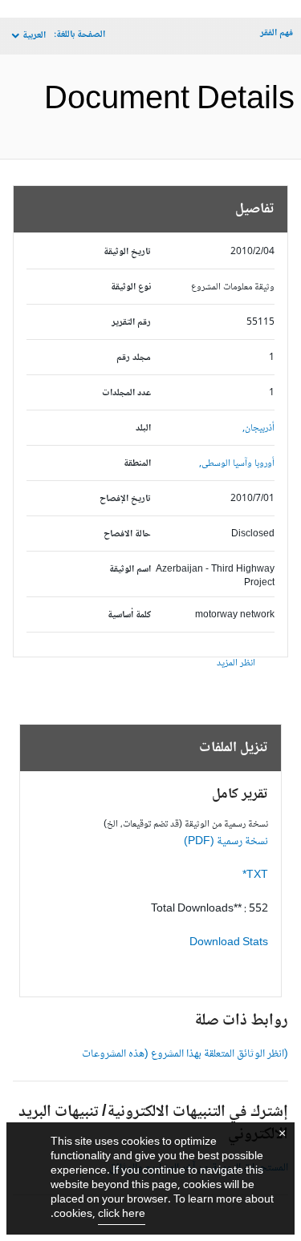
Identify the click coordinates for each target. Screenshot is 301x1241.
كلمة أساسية (129, 615)
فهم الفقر (276, 33)
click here (121, 1214)
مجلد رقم (133, 358)
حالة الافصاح (127, 534)
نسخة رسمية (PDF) (226, 841)
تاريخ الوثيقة (127, 252)
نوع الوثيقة (131, 287)
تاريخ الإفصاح (125, 499)
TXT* (255, 875)
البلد (143, 428)
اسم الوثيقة (130, 569)
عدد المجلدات (126, 393)
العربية (34, 35)
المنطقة (137, 464)
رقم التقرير (131, 322)
